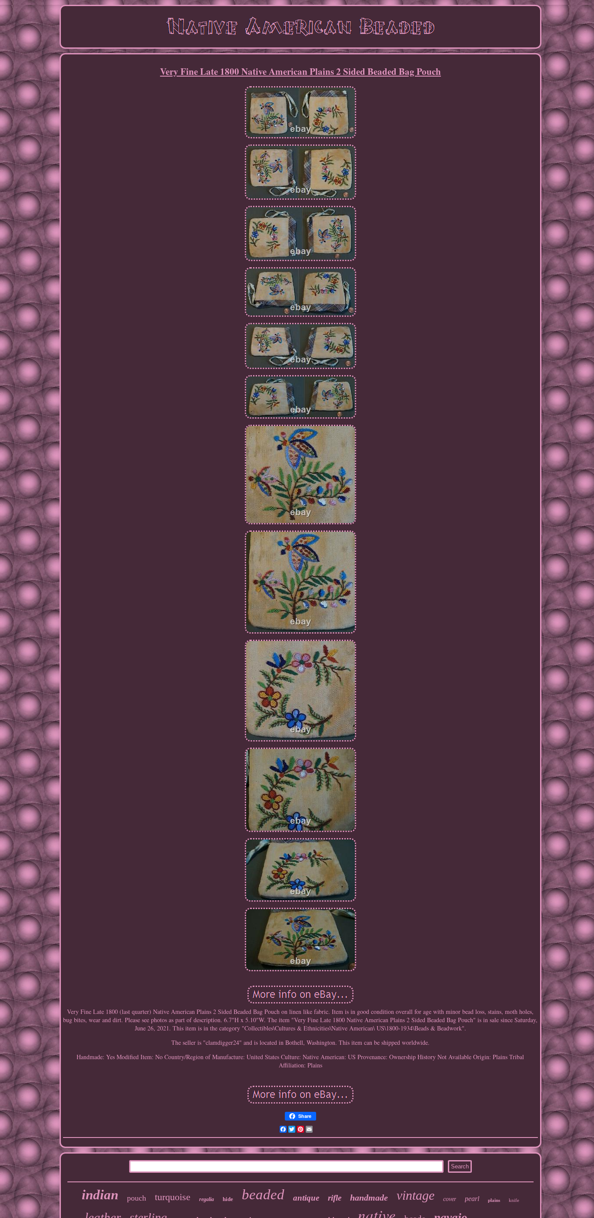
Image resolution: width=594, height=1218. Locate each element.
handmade (369, 1197)
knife (514, 1200)
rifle (334, 1197)
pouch (136, 1198)
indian (100, 1194)
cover (449, 1199)
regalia (206, 1199)
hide (228, 1199)
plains (494, 1200)
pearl (472, 1198)
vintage (415, 1195)
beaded (263, 1194)
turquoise (172, 1196)
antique (306, 1197)
